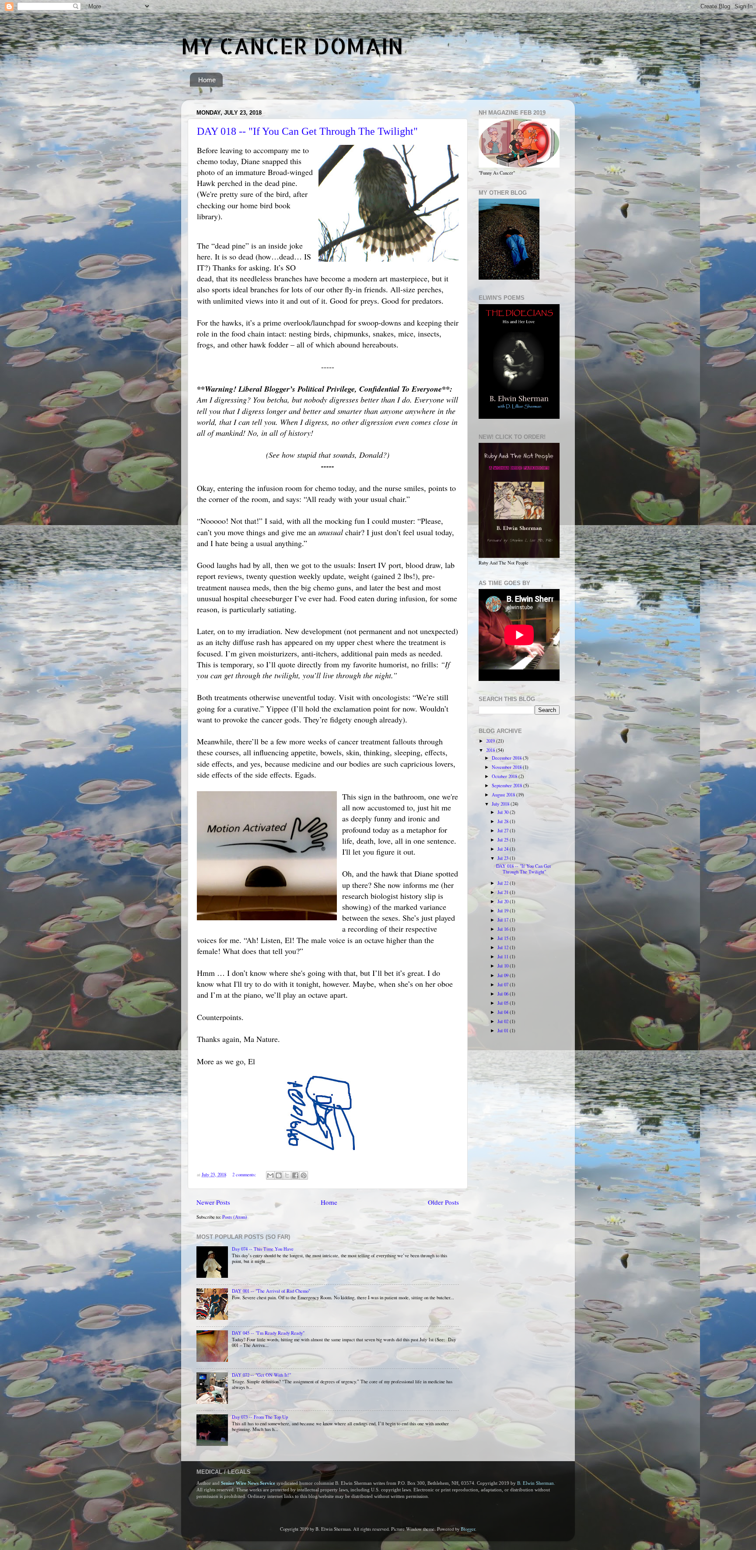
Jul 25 (503, 840)
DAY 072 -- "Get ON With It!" (261, 1375)
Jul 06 (503, 994)
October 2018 (505, 776)
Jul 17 (503, 920)
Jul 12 (503, 947)
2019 (491, 741)
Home (207, 80)
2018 (491, 750)
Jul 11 (503, 957)
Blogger (468, 1529)
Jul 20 (503, 901)
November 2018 (507, 767)
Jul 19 (503, 911)
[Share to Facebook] (295, 1175)
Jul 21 (503, 892)
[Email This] (270, 1175)
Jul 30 (503, 812)
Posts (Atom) (234, 1217)
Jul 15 (503, 938)
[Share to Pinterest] (303, 1175)
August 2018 (504, 795)
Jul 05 (503, 1003)
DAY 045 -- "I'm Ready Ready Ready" (268, 1333)
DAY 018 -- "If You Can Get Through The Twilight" (307, 131)
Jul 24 (503, 849)
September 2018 (507, 785)
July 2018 (501, 804)
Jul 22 (503, 883)
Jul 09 (503, 975)
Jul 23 (503, 858)
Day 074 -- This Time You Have (263, 1249)
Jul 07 (503, 985)
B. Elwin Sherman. (536, 1483)
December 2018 (507, 758)
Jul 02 (503, 1021)
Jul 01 (503, 1030)
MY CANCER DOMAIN (292, 46)
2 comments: (244, 1174)
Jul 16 (503, 929)
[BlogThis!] (278, 1175)
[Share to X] (287, 1175)
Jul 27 (503, 831)
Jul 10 (503, 966)
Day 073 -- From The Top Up (260, 1417)
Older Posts (443, 1202)
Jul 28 (503, 821)
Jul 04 (503, 1012)
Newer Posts (213, 1202)
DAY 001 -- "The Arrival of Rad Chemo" (271, 1291)
